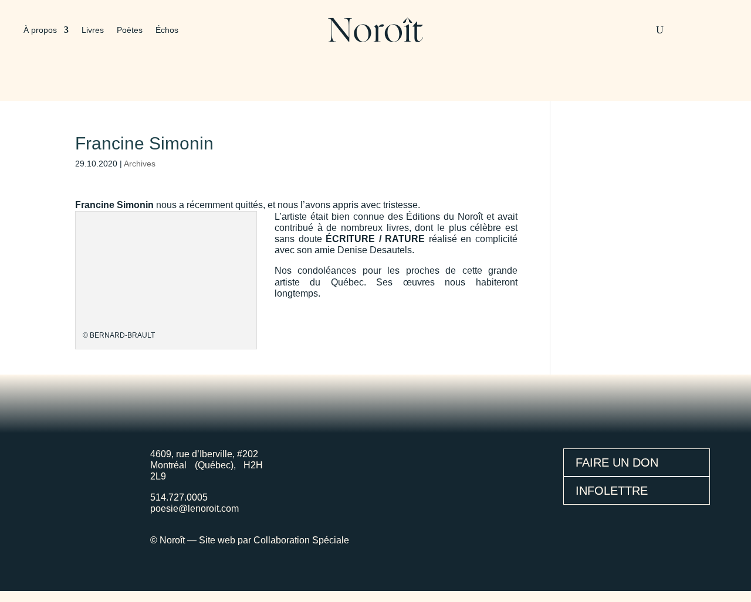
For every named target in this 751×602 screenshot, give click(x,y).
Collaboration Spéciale (301, 540)
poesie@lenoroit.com (194, 508)
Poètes (130, 30)
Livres (93, 30)
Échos (166, 30)
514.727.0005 (179, 497)
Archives (139, 163)
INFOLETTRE (612, 490)
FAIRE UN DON (617, 462)
